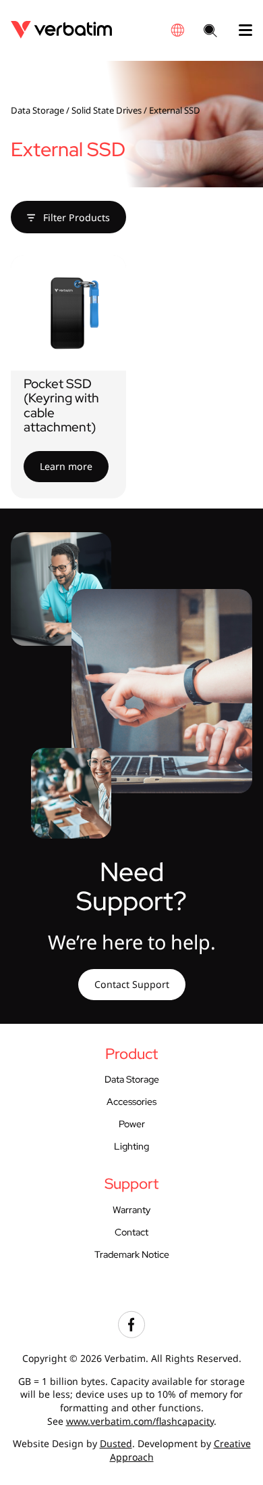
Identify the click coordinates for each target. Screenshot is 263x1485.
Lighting (131, 1146)
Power (132, 1124)
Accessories (131, 1101)
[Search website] (210, 31)
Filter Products (75, 217)
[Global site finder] (177, 30)
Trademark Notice (131, 1254)
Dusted (116, 1443)
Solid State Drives (106, 110)
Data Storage (37, 110)
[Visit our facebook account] (131, 1334)
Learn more (66, 466)
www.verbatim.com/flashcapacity (140, 1421)
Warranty (131, 1210)
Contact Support (131, 984)
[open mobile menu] (240, 30)
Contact (131, 1232)
